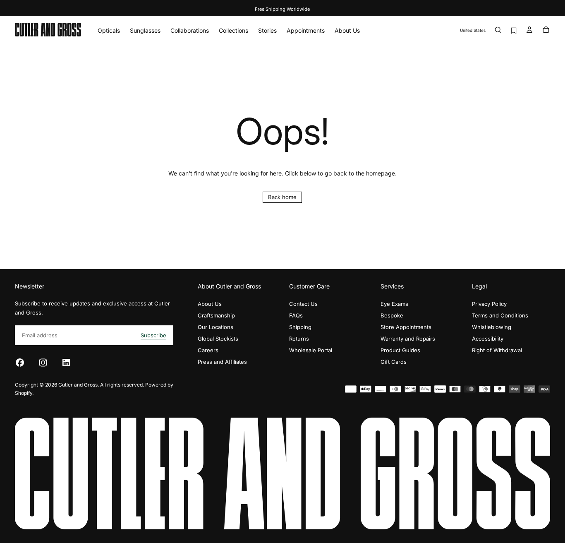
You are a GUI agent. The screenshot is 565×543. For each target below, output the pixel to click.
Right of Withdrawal (497, 350)
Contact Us (303, 303)
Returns (299, 338)
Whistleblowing (491, 327)
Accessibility (487, 338)
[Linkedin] (66, 363)
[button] (473, 30)
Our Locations (215, 327)
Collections (233, 30)
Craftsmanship (216, 315)
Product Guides (400, 350)
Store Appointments (406, 327)
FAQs (296, 315)
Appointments (306, 30)
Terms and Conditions (500, 315)
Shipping (300, 327)
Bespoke (392, 315)
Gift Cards (394, 361)
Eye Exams (394, 303)
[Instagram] (43, 363)
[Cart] (546, 30)
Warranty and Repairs (408, 338)
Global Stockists (218, 338)
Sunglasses (145, 30)
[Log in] (529, 30)
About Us (347, 30)
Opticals (109, 30)
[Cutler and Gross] (282, 473)
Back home (282, 197)
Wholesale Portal (310, 350)
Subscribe (153, 335)
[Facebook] (20, 363)
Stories (267, 30)
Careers (208, 350)
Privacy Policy (489, 303)
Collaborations (189, 30)
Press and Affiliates (222, 361)
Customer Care (309, 286)
